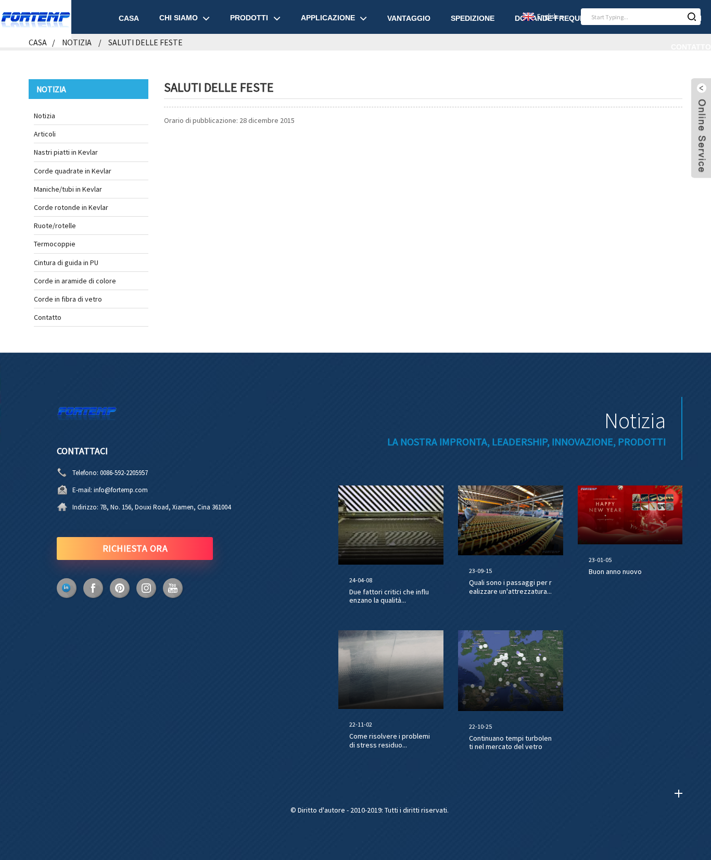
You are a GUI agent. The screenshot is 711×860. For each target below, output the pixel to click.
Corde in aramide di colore (75, 280)
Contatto (691, 47)
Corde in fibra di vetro (68, 299)
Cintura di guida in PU (66, 262)
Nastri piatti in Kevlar (66, 152)
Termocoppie (54, 243)
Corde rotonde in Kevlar (71, 207)
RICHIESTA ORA (135, 548)
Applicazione (328, 18)
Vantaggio (408, 18)
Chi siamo (178, 18)
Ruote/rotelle (55, 225)
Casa (129, 18)
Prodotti (249, 18)
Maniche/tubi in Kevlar (68, 189)
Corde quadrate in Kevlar (72, 171)
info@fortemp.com (121, 489)
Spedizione (472, 18)
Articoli (45, 134)
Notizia (44, 115)
